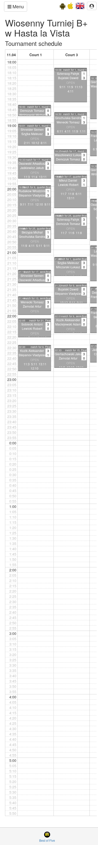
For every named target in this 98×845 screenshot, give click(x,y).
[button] (80, 5)
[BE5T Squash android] (62, 7)
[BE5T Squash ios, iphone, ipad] (70, 7)
